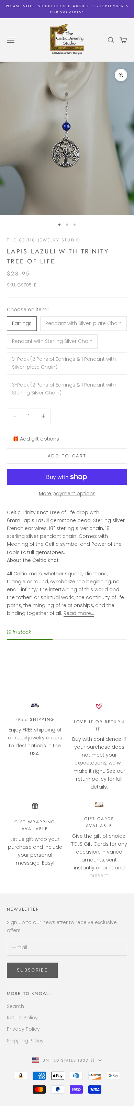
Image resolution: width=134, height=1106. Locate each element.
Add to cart (67, 456)
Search (15, 1006)
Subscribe (32, 970)
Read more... (79, 613)
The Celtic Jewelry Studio (43, 240)
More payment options (67, 493)
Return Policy (22, 1017)
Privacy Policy (23, 1029)
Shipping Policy (25, 1040)
